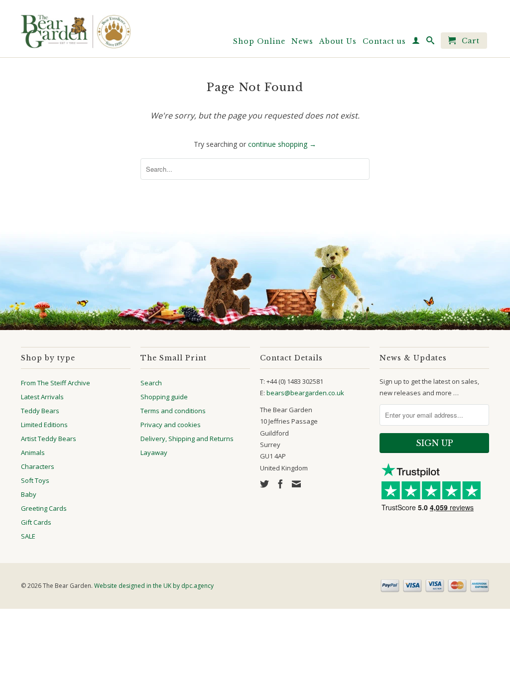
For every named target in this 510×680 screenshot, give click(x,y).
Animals (33, 452)
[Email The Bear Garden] (296, 483)
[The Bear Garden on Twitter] (264, 483)
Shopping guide (164, 396)
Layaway (153, 452)
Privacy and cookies (170, 424)
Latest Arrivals (42, 396)
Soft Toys (35, 480)
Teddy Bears (40, 410)
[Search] (430, 42)
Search (151, 382)
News (302, 41)
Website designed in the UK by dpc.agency (154, 585)
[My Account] (416, 42)
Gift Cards (36, 522)
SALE (28, 536)
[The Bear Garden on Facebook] (280, 483)
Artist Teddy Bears (48, 438)
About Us (338, 41)
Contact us (384, 41)
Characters (37, 466)
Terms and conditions (173, 410)
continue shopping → (282, 144)
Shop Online (259, 41)
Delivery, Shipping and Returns (187, 438)
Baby (28, 494)
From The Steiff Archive (55, 382)
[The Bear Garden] (75, 27)
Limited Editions (44, 424)
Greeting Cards (44, 508)
